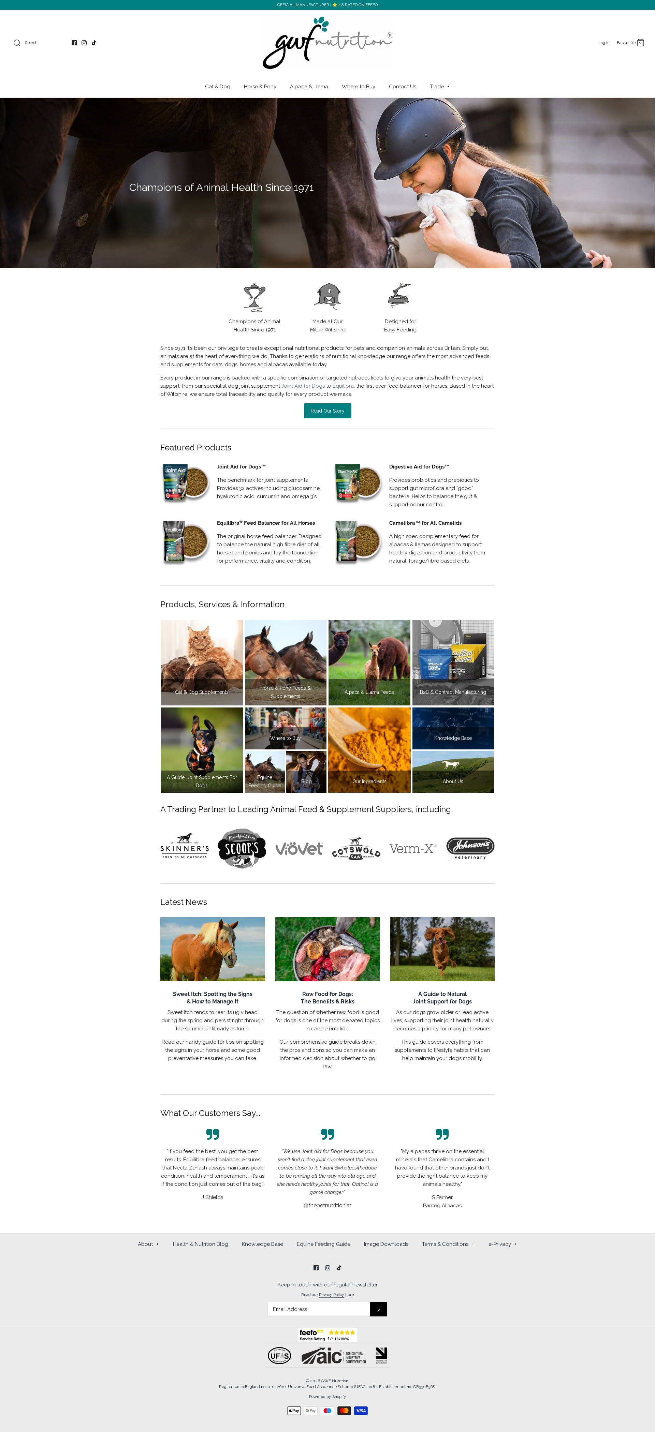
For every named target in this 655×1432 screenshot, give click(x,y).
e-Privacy (503, 1244)
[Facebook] (74, 42)
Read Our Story (328, 411)
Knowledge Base (453, 738)
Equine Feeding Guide (264, 781)
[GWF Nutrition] (327, 43)
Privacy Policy (331, 1294)
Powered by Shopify (327, 1396)
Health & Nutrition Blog (200, 1244)
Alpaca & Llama (309, 87)
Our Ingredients (369, 781)
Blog (306, 781)
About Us (453, 781)
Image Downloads (386, 1244)
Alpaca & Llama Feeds (369, 692)
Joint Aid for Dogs (303, 386)
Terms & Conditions (448, 1244)
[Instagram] (84, 42)
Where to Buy (358, 87)
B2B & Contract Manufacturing (453, 692)
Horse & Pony (260, 87)
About (148, 1244)
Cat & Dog (217, 87)
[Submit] (378, 1309)
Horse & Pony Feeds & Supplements (285, 692)
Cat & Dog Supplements (202, 692)
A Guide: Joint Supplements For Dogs (202, 781)
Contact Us (402, 87)
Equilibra (343, 386)
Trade (440, 87)
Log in (604, 42)
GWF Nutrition (334, 1380)
